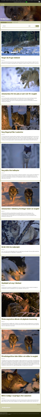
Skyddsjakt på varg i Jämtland (11, 283)
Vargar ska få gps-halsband (11, 58)
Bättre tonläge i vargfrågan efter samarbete (16, 396)
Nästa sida (38, 404)
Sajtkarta (10, 414)
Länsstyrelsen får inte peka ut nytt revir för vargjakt (19, 94)
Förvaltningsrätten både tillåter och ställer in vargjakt (20, 356)
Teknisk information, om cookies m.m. (4, 414)
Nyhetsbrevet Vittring (5, 409)
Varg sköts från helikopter (10, 170)
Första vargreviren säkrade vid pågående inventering (19, 319)
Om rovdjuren (9, 22)
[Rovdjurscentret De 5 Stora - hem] (2, 4)
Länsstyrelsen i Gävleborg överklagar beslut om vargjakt (20, 209)
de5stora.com (3, 22)
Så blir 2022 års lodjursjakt (11, 247)
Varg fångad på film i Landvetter (12, 132)
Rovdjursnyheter (6, 407)
